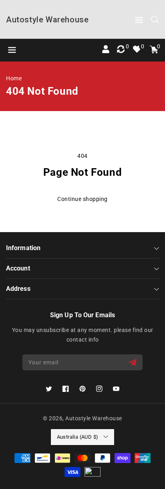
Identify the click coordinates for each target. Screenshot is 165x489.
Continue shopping (82, 199)
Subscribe (134, 362)
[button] (139, 21)
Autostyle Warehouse (93, 418)
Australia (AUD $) (78, 437)
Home (14, 78)
